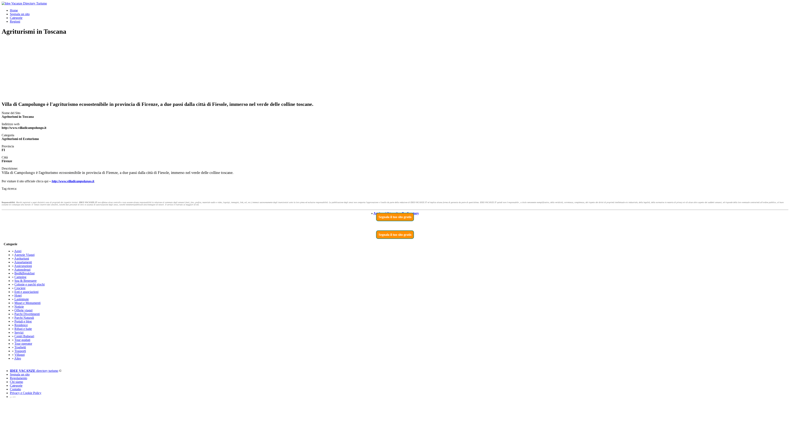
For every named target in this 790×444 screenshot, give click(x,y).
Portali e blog (23, 321)
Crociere (20, 288)
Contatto (15, 389)
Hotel (18, 295)
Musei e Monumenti (27, 303)
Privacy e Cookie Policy (25, 393)
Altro (17, 358)
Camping (20, 277)
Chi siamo (16, 382)
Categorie (16, 18)
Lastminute (21, 299)
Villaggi (19, 354)
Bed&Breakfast (24, 273)
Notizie (19, 306)
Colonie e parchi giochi (29, 284)
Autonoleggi (22, 269)
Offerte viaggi (23, 310)
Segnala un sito (20, 14)
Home (14, 10)
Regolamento (18, 378)
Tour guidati (22, 340)
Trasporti (20, 351)
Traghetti (20, 347)
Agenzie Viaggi (24, 255)
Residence (21, 325)
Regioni (15, 21)
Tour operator (23, 343)
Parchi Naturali (24, 317)
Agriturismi (21, 258)
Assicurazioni (23, 266)
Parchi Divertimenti (27, 314)
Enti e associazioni (26, 292)
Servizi (18, 332)
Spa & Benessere (25, 280)
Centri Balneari (24, 336)
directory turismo (34, 370)
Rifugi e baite (23, 329)
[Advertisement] (395, 68)
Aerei (17, 251)
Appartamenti (23, 262)
